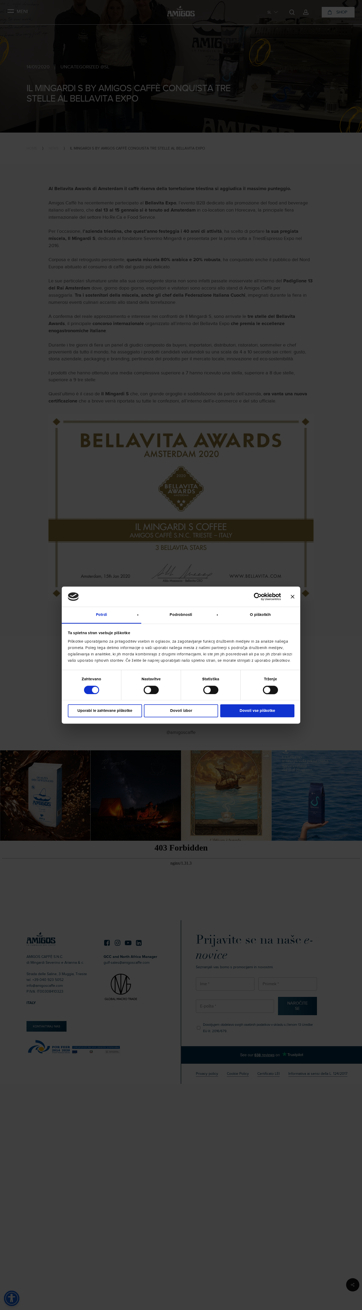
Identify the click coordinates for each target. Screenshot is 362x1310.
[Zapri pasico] (292, 596)
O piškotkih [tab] (260, 615)
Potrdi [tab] (101, 615)
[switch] (151, 690)
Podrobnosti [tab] (181, 615)
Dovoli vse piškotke (257, 711)
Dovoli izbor (181, 711)
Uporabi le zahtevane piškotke (104, 711)
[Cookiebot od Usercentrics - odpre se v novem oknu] (258, 597)
